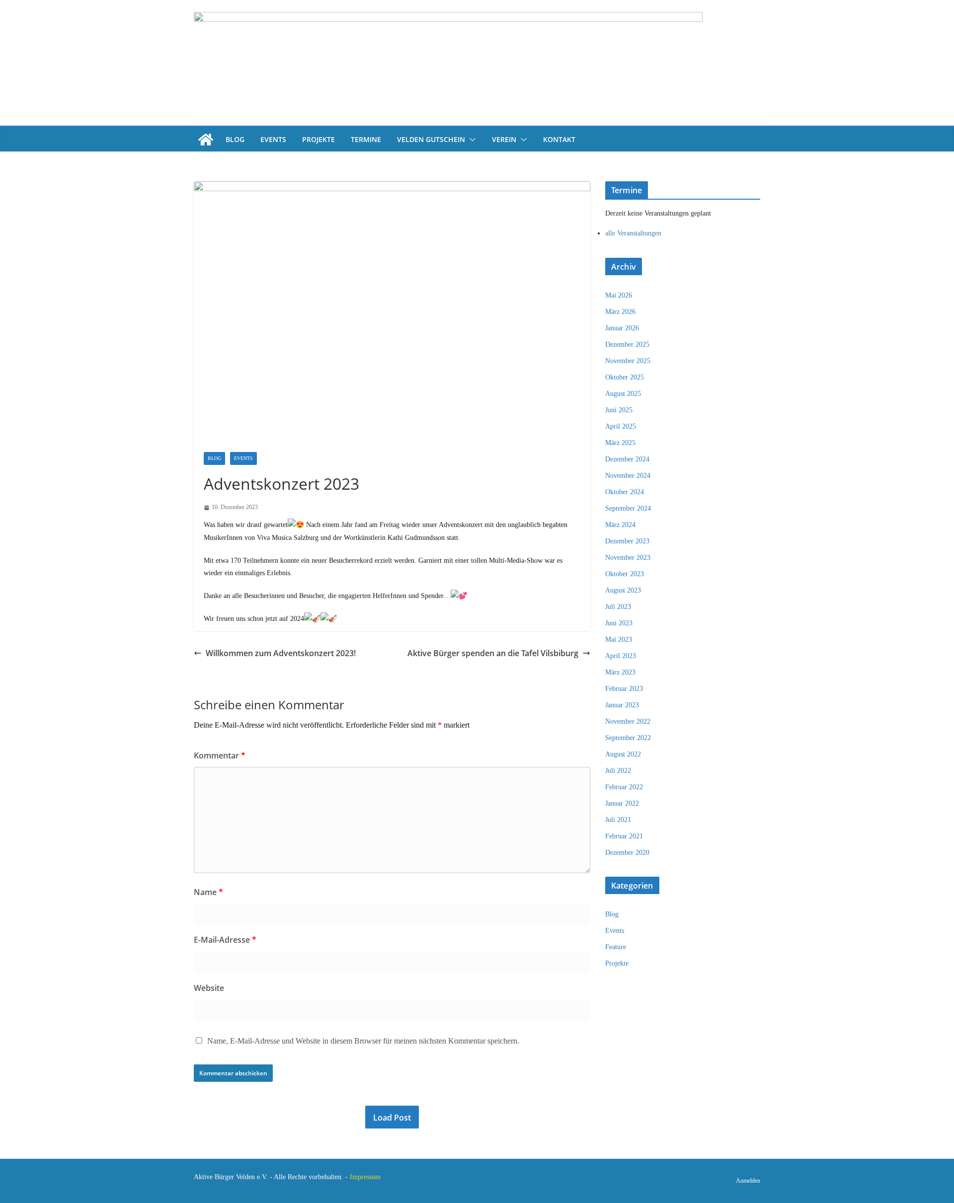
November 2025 (627, 361)
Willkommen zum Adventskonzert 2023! (281, 653)
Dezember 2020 (627, 852)
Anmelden (748, 1180)
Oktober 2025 (624, 377)
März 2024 (620, 524)
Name (208, 892)
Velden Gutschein (431, 139)
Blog (235, 139)
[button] (470, 140)
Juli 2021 (618, 820)
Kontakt (559, 139)
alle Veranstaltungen (633, 233)
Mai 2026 (618, 295)
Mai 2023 (618, 639)
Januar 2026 (622, 328)
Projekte (318, 139)
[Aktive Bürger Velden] (206, 139)
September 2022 (628, 738)
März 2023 (620, 672)
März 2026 (620, 311)
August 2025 (623, 393)
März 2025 (620, 443)
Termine (366, 139)
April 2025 (620, 426)
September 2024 (628, 508)
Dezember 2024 (627, 459)
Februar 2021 (624, 836)
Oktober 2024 (624, 492)
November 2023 (627, 557)
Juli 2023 (618, 606)
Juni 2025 (619, 410)
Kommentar (219, 755)
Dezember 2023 (627, 541)
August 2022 (623, 754)
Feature (615, 947)
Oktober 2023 (624, 574)
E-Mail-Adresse (225, 939)
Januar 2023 (622, 705)
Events (273, 139)
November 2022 (627, 721)
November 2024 (627, 475)
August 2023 (623, 590)
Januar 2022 (622, 803)
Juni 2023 (619, 623)
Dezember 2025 (627, 344)
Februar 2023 (624, 688)
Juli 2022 (618, 770)
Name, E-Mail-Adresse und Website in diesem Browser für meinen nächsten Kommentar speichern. (363, 1041)
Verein (504, 139)
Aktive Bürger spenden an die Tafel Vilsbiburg (492, 653)
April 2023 (620, 656)
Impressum (365, 1177)
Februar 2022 (624, 787)
